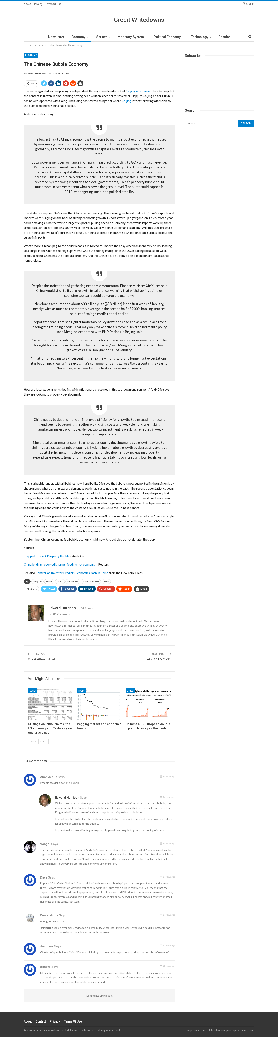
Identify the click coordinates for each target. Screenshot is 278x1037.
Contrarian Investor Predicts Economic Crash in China (72, 573)
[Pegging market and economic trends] (99, 704)
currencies (72, 581)
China (60, 581)
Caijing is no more (138, 91)
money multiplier (91, 581)
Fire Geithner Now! (41, 659)
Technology (199, 37)
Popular (224, 37)
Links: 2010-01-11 (158, 659)
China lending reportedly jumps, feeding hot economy (59, 564)
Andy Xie (37, 581)
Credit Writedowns (139, 19)
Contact (41, 1021)
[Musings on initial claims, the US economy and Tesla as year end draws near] (50, 704)
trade (106, 581)
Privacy (38, 4)
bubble (49, 581)
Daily (33, 690)
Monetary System (131, 37)
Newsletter (56, 37)
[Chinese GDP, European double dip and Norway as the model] (148, 704)
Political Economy (167, 37)
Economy (78, 37)
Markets (101, 37)
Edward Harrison (67, 797)
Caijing (126, 101)
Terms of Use (53, 4)
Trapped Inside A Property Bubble (46, 556)
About (27, 4)
